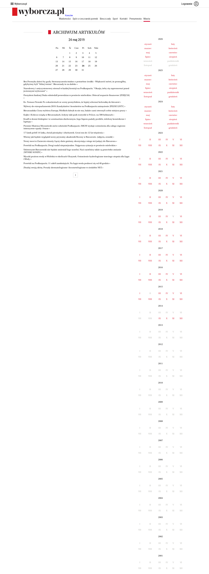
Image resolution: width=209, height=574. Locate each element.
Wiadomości (65, 18)
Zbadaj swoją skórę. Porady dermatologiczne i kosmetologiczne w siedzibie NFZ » (63, 167)
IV (167, 139)
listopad (148, 96)
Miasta (147, 18)
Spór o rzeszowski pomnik (85, 18)
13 (57, 61)
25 (89, 66)
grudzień (173, 96)
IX (160, 145)
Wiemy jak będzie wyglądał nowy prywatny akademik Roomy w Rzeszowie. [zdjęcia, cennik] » (69, 137)
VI (181, 139)
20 (57, 66)
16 (76, 61)
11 (89, 57)
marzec (147, 48)
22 (70, 66)
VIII (150, 145)
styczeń (148, 44)
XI (173, 145)
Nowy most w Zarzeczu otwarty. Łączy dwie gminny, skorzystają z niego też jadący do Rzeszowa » (70, 141)
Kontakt (124, 18)
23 (76, 66)
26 (96, 66)
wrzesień (148, 92)
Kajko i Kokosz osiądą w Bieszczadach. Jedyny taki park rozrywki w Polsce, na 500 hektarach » (69, 115)
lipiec (148, 57)
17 (83, 61)
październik (173, 92)
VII (139, 145)
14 (63, 61)
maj (148, 52)
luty (173, 44)
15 (70, 61)
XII (181, 145)
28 (63, 70)
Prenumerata (135, 18)
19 (96, 61)
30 (76, 70)
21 (63, 66)
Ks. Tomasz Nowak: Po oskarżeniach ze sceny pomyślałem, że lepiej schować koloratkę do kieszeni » (72, 102)
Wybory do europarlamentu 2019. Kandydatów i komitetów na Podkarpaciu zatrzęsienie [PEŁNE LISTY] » (74, 106)
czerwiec (173, 52)
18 (89, 61)
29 (70, 70)
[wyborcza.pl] (38, 15)
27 (57, 70)
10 (83, 57)
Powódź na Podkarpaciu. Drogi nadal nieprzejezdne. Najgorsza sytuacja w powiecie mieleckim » (70, 145)
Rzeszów (69, 15)
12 (96, 57)
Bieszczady (105, 18)
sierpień (173, 57)
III (159, 139)
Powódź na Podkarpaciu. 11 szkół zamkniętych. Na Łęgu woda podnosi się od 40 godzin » (67, 163)
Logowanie (186, 3)
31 (83, 70)
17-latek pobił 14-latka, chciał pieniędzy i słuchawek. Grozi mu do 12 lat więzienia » (64, 132)
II (150, 139)
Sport (115, 18)
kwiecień (173, 48)
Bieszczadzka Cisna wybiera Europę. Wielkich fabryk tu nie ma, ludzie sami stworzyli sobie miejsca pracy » (75, 110)
